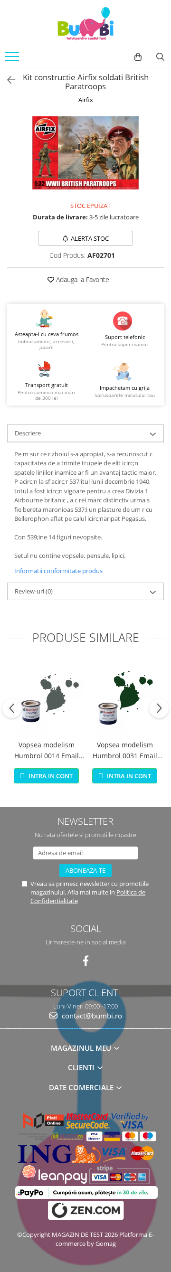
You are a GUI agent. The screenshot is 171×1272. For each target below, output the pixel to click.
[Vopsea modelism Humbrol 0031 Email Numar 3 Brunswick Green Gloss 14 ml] (124, 697)
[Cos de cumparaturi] (138, 56)
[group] (85, 152)
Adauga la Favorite (81, 279)
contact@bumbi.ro (91, 1015)
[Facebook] (85, 960)
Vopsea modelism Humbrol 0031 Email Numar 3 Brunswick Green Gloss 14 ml (125, 750)
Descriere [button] (28, 433)
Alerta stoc (90, 238)
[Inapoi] (7, 80)
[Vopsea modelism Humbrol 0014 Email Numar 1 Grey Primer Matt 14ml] (46, 697)
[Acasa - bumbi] (85, 23)
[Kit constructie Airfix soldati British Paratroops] (85, 152)
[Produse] (13, 59)
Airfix (85, 99)
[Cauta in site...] (160, 56)
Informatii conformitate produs (58, 570)
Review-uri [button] (34, 591)
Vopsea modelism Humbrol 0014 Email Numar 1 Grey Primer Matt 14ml (46, 750)
